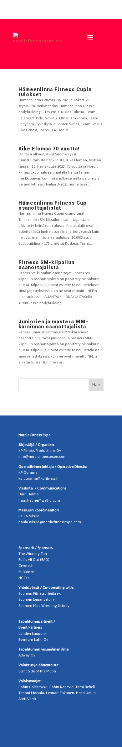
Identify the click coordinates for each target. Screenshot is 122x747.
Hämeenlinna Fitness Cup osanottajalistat (52, 205)
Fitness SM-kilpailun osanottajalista (46, 264)
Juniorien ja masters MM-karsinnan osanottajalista (53, 324)
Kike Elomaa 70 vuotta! (49, 149)
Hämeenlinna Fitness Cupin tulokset (55, 91)
